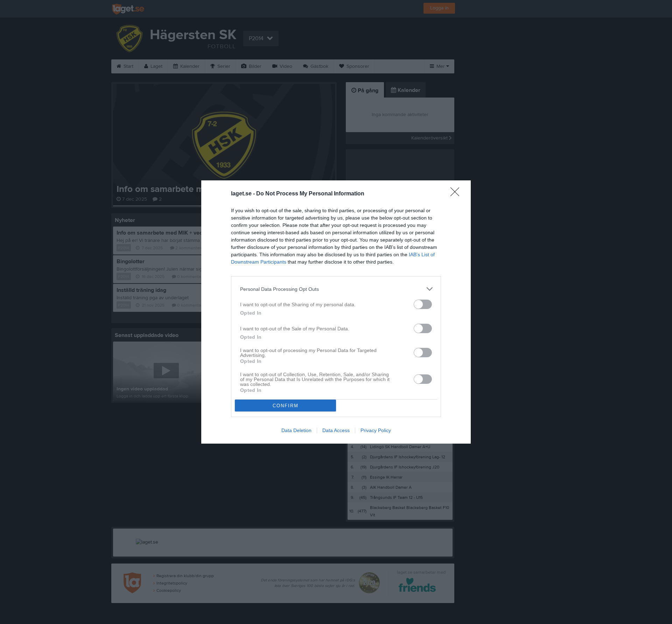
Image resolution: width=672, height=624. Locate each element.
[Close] (457, 194)
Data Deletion (296, 430)
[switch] (423, 304)
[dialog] (336, 312)
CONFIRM (286, 405)
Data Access (336, 430)
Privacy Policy (375, 430)
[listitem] (336, 289)
